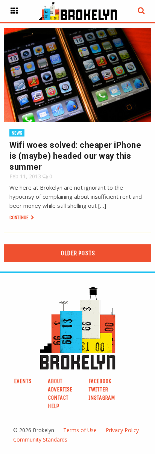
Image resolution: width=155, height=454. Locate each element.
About (55, 381)
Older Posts (78, 253)
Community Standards (40, 439)
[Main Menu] (14, 11)
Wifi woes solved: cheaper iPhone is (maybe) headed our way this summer (75, 156)
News (17, 133)
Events (22, 381)
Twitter (98, 389)
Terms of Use (80, 430)
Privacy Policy (122, 430)
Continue (19, 217)
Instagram (101, 397)
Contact (58, 397)
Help (53, 406)
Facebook (99, 381)
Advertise (60, 389)
